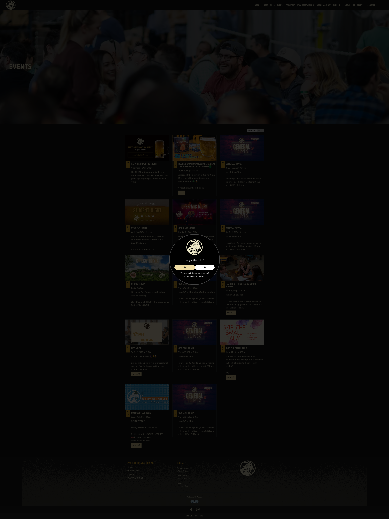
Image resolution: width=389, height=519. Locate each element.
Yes (185, 267)
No (205, 267)
